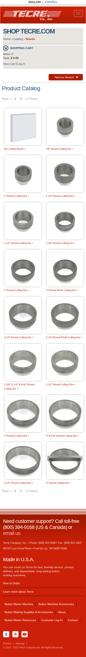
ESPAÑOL (51, 2)
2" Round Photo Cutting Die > (62, 290)
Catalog (18, 38)
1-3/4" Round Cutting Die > (60, 243)
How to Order (11, 583)
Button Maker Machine (19, 604)
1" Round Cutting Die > (16, 196)
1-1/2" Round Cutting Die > (18, 243)
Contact (73, 620)
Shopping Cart (21, 48)
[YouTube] (25, 634)
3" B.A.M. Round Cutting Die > (62, 435)
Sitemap (20, 643)
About (61, 612)
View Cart (9, 63)
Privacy (7, 643)
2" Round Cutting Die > (16, 290)
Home (7, 38)
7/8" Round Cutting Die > (59, 149)
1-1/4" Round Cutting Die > (60, 196)
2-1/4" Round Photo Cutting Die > (64, 337)
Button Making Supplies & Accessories (29, 612)
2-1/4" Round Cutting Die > (18, 337)
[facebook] (7, 634)
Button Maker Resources (20, 620)
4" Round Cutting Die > (58, 483)
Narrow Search (64, 77)
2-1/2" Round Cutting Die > (60, 384)
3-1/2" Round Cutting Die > (18, 483)
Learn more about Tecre (18, 591)
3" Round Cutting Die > (16, 435)
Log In (21, 63)
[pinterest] (16, 634)
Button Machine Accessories (56, 604)
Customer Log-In (52, 620)
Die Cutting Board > (14, 149)
